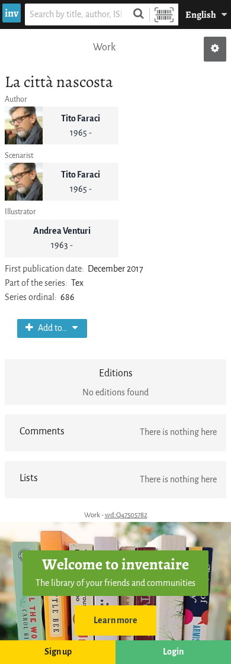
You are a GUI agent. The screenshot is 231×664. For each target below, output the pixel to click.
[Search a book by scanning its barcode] (164, 14)
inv (11, 13)
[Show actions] (215, 49)
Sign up (58, 651)
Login (173, 651)
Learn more (115, 620)
